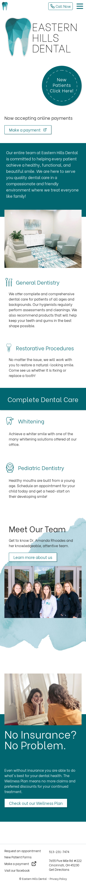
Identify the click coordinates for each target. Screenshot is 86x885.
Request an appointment (22, 851)
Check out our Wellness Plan (36, 803)
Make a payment (25, 130)
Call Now (63, 6)
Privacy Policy (58, 879)
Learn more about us (32, 557)
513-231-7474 (59, 851)
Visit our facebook (17, 870)
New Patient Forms (18, 857)
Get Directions (59, 869)
